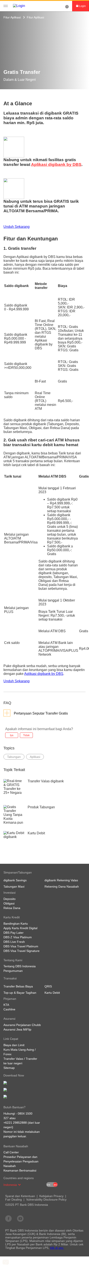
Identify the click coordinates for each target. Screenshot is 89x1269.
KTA (6, 1004)
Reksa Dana (11, 908)
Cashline (9, 1009)
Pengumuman (13, 970)
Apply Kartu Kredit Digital (20, 928)
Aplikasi (35, 756)
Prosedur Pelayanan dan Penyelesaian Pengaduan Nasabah (20, 1161)
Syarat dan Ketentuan (20, 1196)
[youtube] (20, 1218)
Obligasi (8, 903)
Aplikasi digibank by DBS (56, 164)
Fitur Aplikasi (12, 17)
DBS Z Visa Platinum (17, 937)
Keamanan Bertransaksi (19, 1170)
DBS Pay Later (13, 932)
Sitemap (9, 1068)
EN (48, 1185)
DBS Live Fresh (14, 941)
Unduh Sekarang (16, 227)
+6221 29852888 (15, 1122)
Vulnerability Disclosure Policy (46, 1199)
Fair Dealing (13, 1199)
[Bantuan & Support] (67, 6)
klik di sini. (57, 1248)
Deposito (9, 899)
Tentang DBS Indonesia (19, 966)
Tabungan (14, 756)
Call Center (11, 1152)
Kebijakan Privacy (51, 1196)
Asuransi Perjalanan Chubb (22, 1025)
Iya (11, 735)
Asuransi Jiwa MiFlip (17, 1029)
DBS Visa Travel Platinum (20, 946)
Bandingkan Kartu (15, 923)
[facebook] (8, 1218)
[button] (19, 1184)
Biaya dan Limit (13, 1045)
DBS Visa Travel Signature (21, 951)
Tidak (26, 735)
